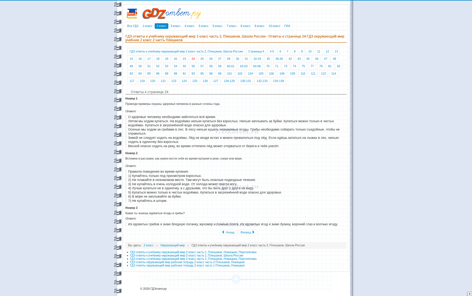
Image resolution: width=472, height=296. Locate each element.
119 (142, 81)
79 (321, 66)
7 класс (232, 26)
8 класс (246, 26)
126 (205, 81)
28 (228, 58)
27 (219, 58)
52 (157, 66)
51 (149, 66)
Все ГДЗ (132, 26)
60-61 (231, 66)
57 (202, 66)
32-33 (257, 58)
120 (152, 81)
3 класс (176, 26)
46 (316, 58)
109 (292, 73)
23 (184, 58)
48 (334, 58)
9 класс (260, 26)
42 (290, 58)
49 (131, 66)
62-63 (244, 66)
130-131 (245, 81)
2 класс (161, 26)
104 (250, 73)
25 (202, 58)
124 (184, 81)
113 (323, 73)
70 (268, 66)
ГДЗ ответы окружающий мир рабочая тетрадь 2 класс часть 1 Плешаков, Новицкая (187, 265)
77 (312, 66)
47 (325, 58)
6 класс (218, 26)
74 (294, 66)
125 (194, 81)
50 (140, 66)
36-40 (279, 58)
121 (163, 81)
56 (193, 66)
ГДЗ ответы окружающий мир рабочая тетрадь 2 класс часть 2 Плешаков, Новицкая (187, 262)
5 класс (204, 26)
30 (237, 58)
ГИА (287, 26)
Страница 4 (256, 51)
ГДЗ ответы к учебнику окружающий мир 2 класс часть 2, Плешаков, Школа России (186, 51)
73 (285, 66)
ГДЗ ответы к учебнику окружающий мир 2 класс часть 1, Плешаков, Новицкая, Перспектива (193, 252)
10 (310, 51)
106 (271, 73)
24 (193, 58)
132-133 (262, 81)
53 (166, 66)
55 (184, 66)
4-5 (272, 51)
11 (318, 51)
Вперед (246, 232)
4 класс (190, 26)
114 (333, 73)
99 (219, 73)
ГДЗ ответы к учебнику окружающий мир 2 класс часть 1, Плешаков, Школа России (186, 255)
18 (157, 58)
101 (229, 73)
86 (157, 73)
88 (166, 73)
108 (282, 73)
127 (215, 81)
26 (211, 58)
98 (211, 73)
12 (327, 51)
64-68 (257, 66)
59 (219, 66)
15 (131, 58)
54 (175, 66)
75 (303, 66)
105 (260, 73)
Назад (229, 232)
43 (299, 58)
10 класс (274, 26)
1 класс (147, 26)
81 (330, 66)
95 (202, 73)
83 (131, 73)
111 (313, 73)
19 (166, 58)
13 (336, 51)
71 (276, 66)
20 (175, 58)
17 (149, 58)
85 (149, 73)
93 (193, 73)
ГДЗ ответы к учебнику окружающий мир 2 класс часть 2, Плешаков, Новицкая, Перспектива (193, 258)
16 (140, 58)
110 (303, 73)
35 (268, 58)
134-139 (278, 81)
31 (246, 58)
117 (132, 81)
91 (184, 73)
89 (175, 73)
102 (239, 73)
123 (173, 81)
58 (211, 66)
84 (140, 73)
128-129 (229, 81)
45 (308, 58)
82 (338, 66)
